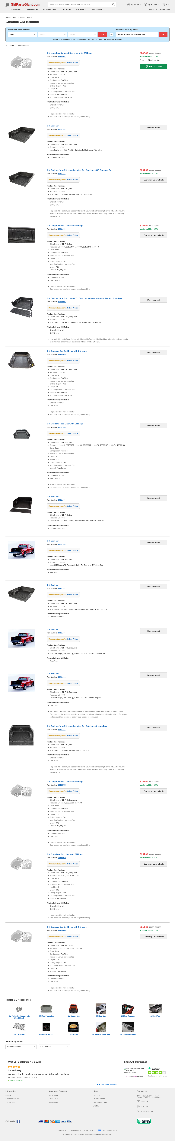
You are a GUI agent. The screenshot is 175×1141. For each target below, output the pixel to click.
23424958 (62, 785)
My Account (53, 1095)
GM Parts (96, 1095)
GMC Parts (66, 10)
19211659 (61, 129)
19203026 (62, 355)
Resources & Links (100, 1102)
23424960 (62, 858)
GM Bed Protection (46, 1016)
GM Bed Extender (128, 1016)
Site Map (96, 1106)
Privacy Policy (89, 1130)
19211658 (61, 589)
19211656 (61, 544)
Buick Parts (16, 10)
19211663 (61, 174)
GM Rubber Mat (74, 1016)
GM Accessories (97, 10)
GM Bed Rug (155, 1016)
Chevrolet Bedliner (14, 1047)
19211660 (61, 633)
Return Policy (76, 1130)
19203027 (62, 57)
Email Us (144, 1101)
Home (7, 17)
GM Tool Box (101, 1016)
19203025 (62, 302)
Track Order (53, 1099)
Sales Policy (62, 1130)
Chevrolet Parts (49, 10)
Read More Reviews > (109, 1084)
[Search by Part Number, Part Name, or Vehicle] (113, 4)
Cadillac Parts (32, 10)
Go (102, 34)
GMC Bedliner (45, 1047)
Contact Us (152, 10)
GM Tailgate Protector (128, 1034)
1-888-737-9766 (147, 1111)
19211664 (61, 730)
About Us (8, 1095)
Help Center (165, 10)
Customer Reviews (12, 1099)
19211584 (61, 427)
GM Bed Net (73, 1034)
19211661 (61, 677)
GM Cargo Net (19, 1034)
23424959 (62, 930)
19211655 (61, 500)
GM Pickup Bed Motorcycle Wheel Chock (19, 1017)
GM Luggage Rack (46, 1034)
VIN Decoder (10, 1102)
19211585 (61, 229)
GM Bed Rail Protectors (101, 1034)
